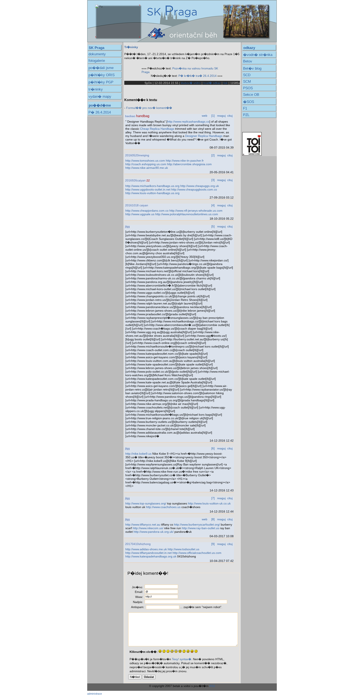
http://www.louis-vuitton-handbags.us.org (152, 193)
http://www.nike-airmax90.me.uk (146, 167)
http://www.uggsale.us (139, 214)
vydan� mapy (99, 97)
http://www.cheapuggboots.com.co (194, 189)
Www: (139, 597)
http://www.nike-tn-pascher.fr (185, 160)
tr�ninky (95, 89)
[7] (213, 498)
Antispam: (137, 607)
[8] (213, 519)
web (204, 115)
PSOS (248, 88)
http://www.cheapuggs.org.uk (199, 186)
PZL (246, 115)
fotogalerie (96, 61)
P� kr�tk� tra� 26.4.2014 (197, 75)
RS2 (212, 686)
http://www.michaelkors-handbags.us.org (152, 186)
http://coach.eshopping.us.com (145, 164)
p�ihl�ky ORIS (101, 75)
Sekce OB (251, 95)
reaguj (221, 115)
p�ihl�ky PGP (100, 82)
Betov (247, 61)
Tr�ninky (131, 47)
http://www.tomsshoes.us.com (145, 160)
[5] (213, 226)
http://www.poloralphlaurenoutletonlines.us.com (186, 214)
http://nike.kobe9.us (138, 453)
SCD (246, 75)
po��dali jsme (101, 68)
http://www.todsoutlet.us (183, 549)
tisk (225, 83)
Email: (139, 592)
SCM (247, 82)
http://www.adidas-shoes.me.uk (146, 549)
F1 (245, 108)
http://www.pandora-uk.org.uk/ (154, 531)
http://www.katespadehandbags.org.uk (150, 556)
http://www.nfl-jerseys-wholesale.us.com (195, 210)
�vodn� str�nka (257, 55)
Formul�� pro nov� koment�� (149, 108)
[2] (213, 155)
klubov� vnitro (191, 83)
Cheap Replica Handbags (157, 128)
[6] (213, 448)
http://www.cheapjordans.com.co (147, 210)
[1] (213, 115)
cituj (230, 115)
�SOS (248, 102)
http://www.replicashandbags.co (188, 121)
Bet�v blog (252, 68)
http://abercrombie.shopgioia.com (189, 164)
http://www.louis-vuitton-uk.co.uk (209, 503)
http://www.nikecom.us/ (148, 528)
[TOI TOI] (252, 154)
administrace (94, 693)
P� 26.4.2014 (99, 112)
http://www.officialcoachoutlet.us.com (197, 552)
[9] (213, 544)
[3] (213, 180)
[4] (213, 205)
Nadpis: (138, 602)
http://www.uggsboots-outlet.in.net (147, 189)
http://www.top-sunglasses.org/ (145, 503)
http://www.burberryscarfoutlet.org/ (197, 524)
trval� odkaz (212, 83)
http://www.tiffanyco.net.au (142, 524)
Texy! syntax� (181, 659)
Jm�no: (137, 587)
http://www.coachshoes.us (163, 507)
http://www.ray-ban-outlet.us (200, 528)
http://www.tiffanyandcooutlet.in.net (148, 552)
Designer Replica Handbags (203, 136)
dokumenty (97, 54)
